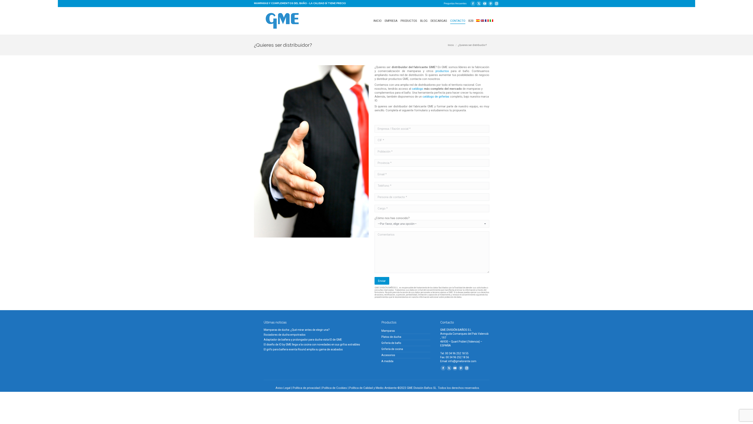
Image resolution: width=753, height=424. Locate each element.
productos (442, 71)
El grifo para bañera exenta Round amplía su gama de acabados (303, 349)
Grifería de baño (391, 342)
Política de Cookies (334, 388)
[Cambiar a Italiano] (491, 21)
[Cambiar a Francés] (487, 21)
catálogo (417, 88)
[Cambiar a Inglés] (482, 21)
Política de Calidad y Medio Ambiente (373, 388)
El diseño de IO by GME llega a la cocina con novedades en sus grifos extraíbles (312, 344)
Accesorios (388, 355)
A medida (387, 361)
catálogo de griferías (436, 96)
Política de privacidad (306, 388)
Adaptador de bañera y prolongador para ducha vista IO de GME (303, 339)
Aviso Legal (283, 388)
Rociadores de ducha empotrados (285, 334)
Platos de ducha (391, 336)
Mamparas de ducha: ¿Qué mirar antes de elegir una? (297, 329)
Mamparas (388, 330)
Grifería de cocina (392, 349)
